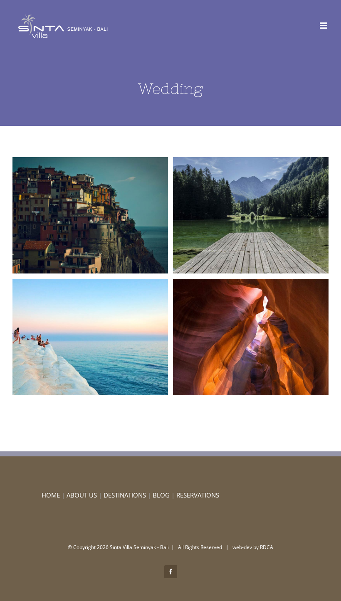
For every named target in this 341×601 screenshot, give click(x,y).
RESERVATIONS (197, 495)
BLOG (161, 495)
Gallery (105, 215)
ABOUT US (82, 495)
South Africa (75, 337)
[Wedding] (90, 215)
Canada (235, 215)
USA (235, 337)
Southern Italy (75, 215)
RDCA (266, 547)
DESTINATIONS (125, 495)
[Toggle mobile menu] (324, 25)
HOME (51, 495)
